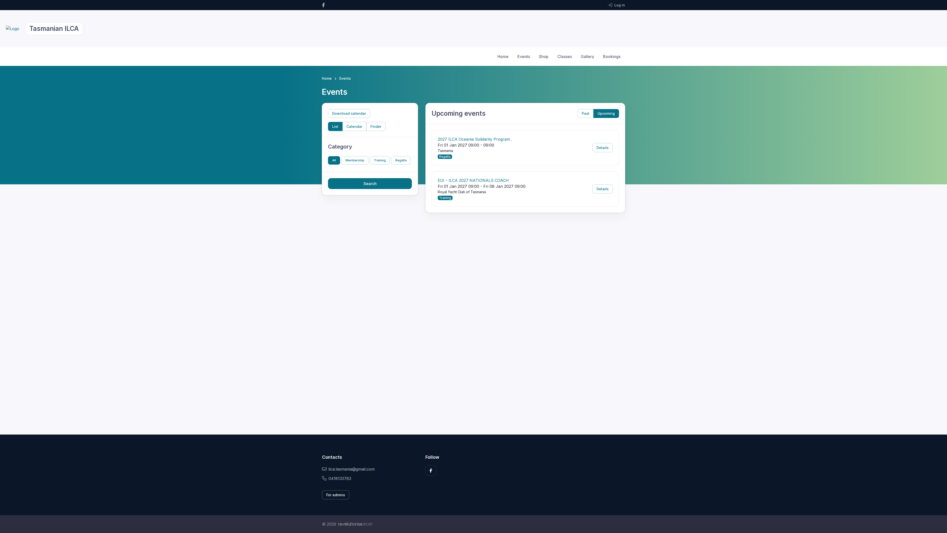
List (335, 126)
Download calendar (349, 113)
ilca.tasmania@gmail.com (351, 469)
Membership (355, 160)
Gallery (587, 56)
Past (585, 113)
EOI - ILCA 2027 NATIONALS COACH (473, 180)
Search (370, 183)
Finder (375, 126)
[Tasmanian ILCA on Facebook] (323, 5)
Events (523, 56)
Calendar (354, 126)
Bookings (611, 56)
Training (380, 160)
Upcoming (606, 113)
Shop (543, 56)
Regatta (401, 160)
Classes (564, 56)
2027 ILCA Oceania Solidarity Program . (475, 139)
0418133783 (339, 478)
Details (603, 148)
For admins (335, 495)
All (334, 160)
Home (503, 56)
